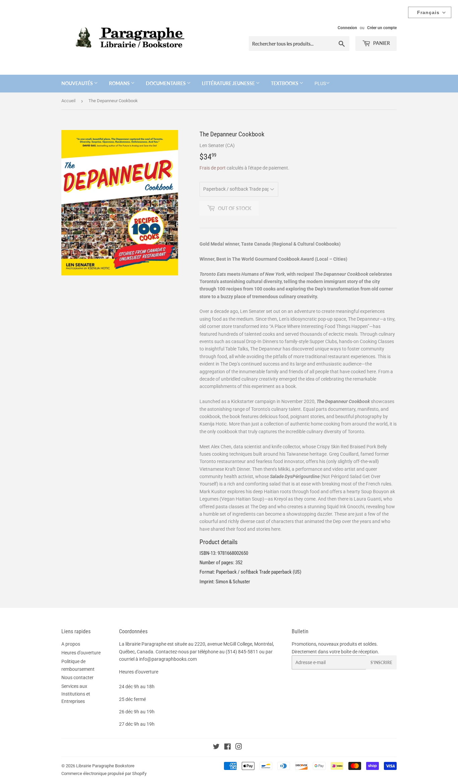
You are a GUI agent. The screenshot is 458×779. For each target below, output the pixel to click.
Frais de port (212, 168)
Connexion (347, 27)
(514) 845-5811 (242, 651)
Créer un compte (382, 27)
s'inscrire (381, 662)
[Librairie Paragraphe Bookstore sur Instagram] (238, 747)
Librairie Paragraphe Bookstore (105, 765)
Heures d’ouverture (81, 652)
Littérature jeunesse (229, 83)
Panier (381, 43)
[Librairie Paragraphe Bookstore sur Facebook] (227, 747)
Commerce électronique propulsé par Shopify (104, 773)
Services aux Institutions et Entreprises (75, 694)
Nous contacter (77, 677)
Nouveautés (77, 83)
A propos (70, 644)
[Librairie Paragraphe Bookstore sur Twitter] (216, 747)
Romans (120, 83)
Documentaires (166, 83)
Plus (320, 83)
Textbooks (285, 83)
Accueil (68, 100)
